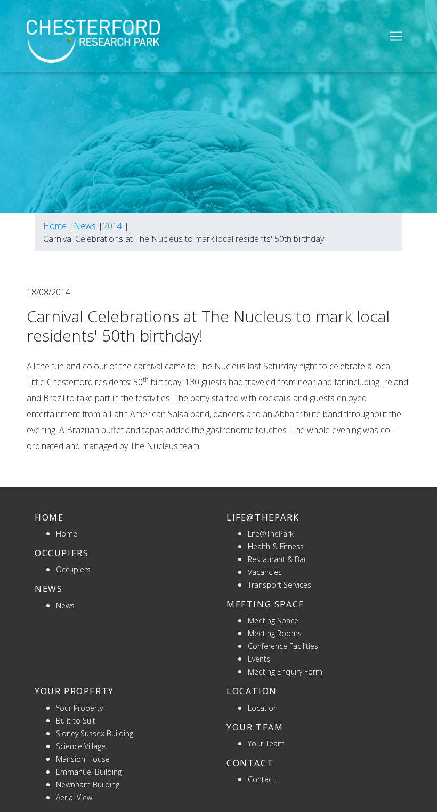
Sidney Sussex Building (94, 733)
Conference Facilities (283, 646)
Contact (261, 779)
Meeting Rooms (275, 633)
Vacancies (265, 572)
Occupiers (73, 569)
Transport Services (279, 585)
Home (55, 226)
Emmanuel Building (89, 772)
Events (259, 659)
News (85, 226)
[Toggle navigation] (396, 36)
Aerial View (74, 797)
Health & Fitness (276, 546)
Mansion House (83, 759)
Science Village (81, 746)
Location (263, 708)
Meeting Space (273, 620)
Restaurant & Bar (277, 559)
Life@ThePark (271, 534)
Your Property (79, 708)
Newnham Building (87, 784)
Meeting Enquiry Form (285, 672)
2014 (112, 226)
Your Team (266, 743)
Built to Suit (75, 721)
